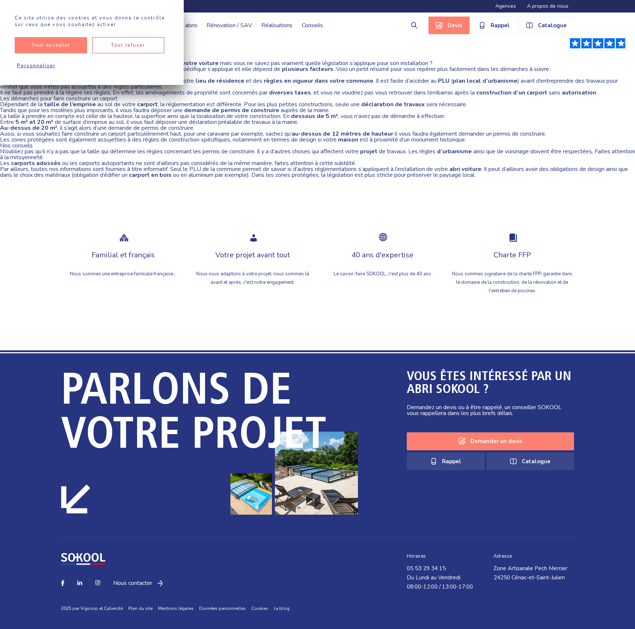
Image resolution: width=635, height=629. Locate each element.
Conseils (312, 25)
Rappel (500, 25)
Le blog (282, 608)
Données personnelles (222, 608)
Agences (505, 6)
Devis (455, 25)
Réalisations (277, 25)
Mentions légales (176, 608)
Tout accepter (51, 45)
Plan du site (140, 608)
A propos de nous (547, 6)
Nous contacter (132, 583)
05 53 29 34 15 (426, 568)
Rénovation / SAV (229, 25)
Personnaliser (36, 65)
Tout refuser (128, 45)
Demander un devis (496, 441)
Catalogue (552, 25)
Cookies (259, 608)
